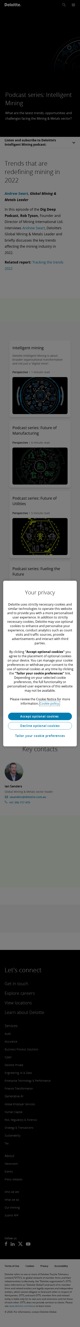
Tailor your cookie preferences (40, 736)
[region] (40, 663)
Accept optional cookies (40, 716)
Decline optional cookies (40, 726)
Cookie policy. (49, 703)
